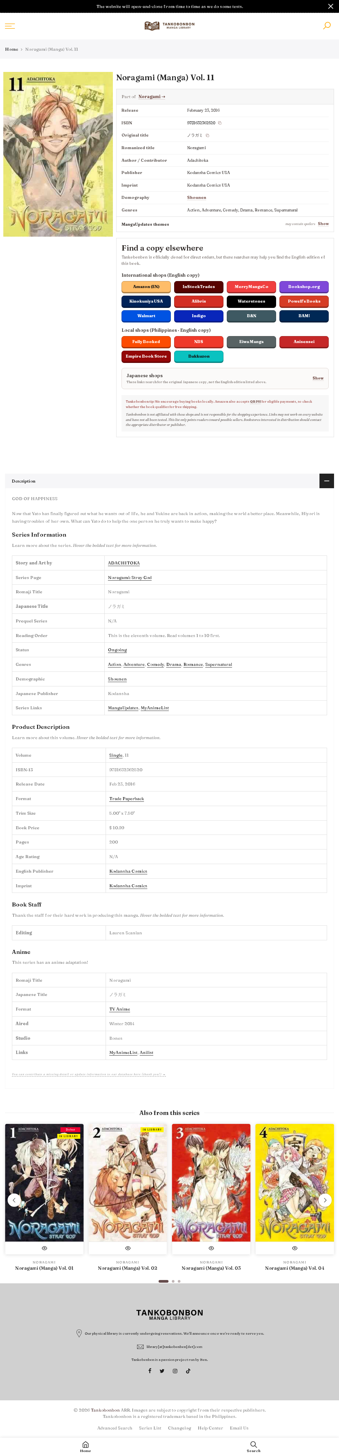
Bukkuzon (199, 356)
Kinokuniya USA (146, 301)
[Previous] (14, 1200)
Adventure (134, 664)
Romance (193, 664)
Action (114, 664)
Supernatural (218, 664)
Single (115, 755)
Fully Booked (146, 341)
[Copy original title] (207, 135)
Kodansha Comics (128, 871)
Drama (173, 664)
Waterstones (251, 301)
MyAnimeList (155, 707)
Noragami (151, 96)
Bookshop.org (304, 286)
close (8, 6)
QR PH (255, 401)
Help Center (210, 1427)
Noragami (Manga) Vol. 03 (211, 1268)
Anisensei (304, 341)
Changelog (179, 1427)
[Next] (325, 1200)
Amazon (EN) (146, 286)
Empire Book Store (146, 356)
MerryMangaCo (251, 286)
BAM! (304, 315)
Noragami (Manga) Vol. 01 (44, 1268)
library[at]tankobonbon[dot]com (175, 1346)
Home (11, 49)
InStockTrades (199, 286)
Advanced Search (114, 1427)
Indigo (199, 315)
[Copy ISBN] (220, 123)
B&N (251, 315)
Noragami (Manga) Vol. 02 (127, 1268)
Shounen (196, 197)
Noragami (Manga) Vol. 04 (294, 1268)
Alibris (199, 301)
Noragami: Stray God (130, 577)
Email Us (239, 1427)
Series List (150, 1427)
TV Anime (119, 1009)
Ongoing (117, 649)
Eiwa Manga (251, 341)
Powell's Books (304, 301)
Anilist (146, 1052)
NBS (198, 341)
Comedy (155, 664)
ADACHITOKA (124, 562)
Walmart (146, 315)
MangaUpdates (123, 707)
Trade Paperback (126, 798)
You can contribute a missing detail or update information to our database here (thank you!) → (89, 1074)
